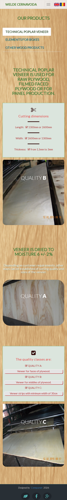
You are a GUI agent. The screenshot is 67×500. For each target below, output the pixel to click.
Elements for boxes (22, 39)
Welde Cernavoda (21, 4)
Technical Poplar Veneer (26, 31)
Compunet (36, 487)
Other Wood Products (24, 47)
